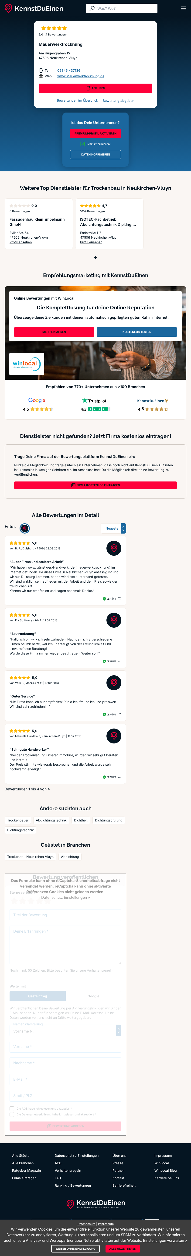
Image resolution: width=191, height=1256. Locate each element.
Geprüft (111, 598)
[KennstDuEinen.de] (34, 8)
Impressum (163, 1155)
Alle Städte (20, 1155)
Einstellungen (88, 1155)
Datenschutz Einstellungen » (65, 897)
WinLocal (161, 1163)
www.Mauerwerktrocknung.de (80, 76)
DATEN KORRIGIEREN (95, 154)
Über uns (119, 1155)
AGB (58, 1163)
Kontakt (118, 1178)
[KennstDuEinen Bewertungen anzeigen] (24, 528)
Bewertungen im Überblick (77, 100)
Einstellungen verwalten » (165, 1240)
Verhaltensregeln (68, 1170)
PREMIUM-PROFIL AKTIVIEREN (95, 133)
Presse (118, 1163)
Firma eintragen (24, 1178)
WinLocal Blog (165, 1170)
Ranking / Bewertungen (73, 1185)
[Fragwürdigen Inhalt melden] (119, 599)
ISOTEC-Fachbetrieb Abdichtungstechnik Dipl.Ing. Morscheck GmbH (106, 224)
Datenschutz (64, 1155)
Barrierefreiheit (124, 1185)
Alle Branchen (23, 1163)
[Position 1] (95, 257)
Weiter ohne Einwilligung (75, 1248)
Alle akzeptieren (122, 1248)
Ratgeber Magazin (26, 1170)
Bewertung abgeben (118, 101)
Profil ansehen (39, 242)
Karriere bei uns (166, 1178)
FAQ (58, 1178)
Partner (118, 1170)
